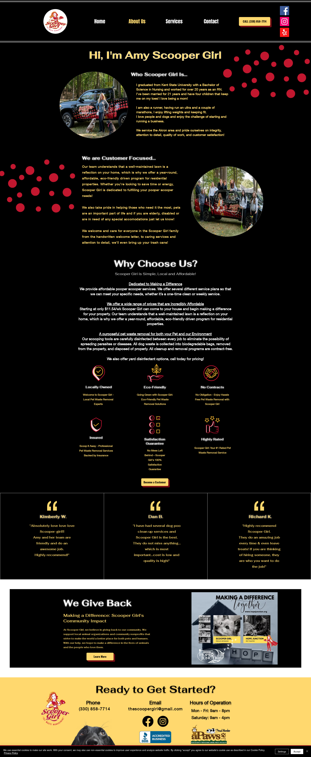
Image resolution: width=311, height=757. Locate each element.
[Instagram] (284, 21)
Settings (282, 751)
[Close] (307, 751)
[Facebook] (284, 10)
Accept (297, 751)
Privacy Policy (11, 753)
